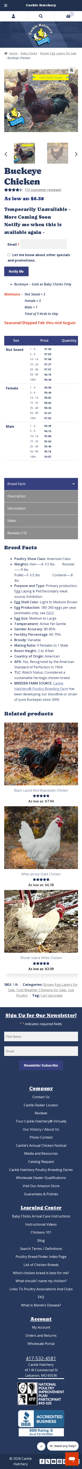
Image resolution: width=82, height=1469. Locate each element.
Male (10, 426)
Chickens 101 (41, 1232)
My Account (41, 1327)
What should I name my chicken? (41, 1281)
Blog (41, 1240)
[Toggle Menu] (5, 5)
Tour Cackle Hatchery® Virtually (41, 1121)
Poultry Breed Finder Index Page (41, 1256)
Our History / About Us (41, 1129)
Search (41, 16)
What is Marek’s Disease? (41, 1305)
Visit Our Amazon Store (41, 1186)
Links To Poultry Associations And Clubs (41, 1289)
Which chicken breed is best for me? (41, 1273)
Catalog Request (41, 1161)
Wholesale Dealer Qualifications (41, 1177)
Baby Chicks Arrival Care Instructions (41, 1216)
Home (13, 53)
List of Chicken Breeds (41, 1264)
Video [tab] (11, 520)
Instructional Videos (41, 1224)
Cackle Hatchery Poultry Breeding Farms (41, 1169)
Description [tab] (16, 496)
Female (12, 388)
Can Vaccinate (51, 995)
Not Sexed (14, 349)
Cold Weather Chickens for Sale (41, 990)
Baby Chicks (29, 53)
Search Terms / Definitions (41, 1248)
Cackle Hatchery (41, 5)
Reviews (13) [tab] (17, 533)
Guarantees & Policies (41, 1194)
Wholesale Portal (41, 1343)
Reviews (41, 1113)
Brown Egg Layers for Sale (58, 53)
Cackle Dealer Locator (41, 1105)
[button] (71, 70)
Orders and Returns (41, 1335)
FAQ (49, 613)
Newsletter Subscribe (41, 1065)
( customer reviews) (43, 189)
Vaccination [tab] (16, 508)
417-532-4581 (41, 1358)
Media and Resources (41, 1153)
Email (14, 244)
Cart (64, 13)
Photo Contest (41, 1137)
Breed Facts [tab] (16, 484)
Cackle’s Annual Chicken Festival (41, 1145)
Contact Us (41, 1097)
